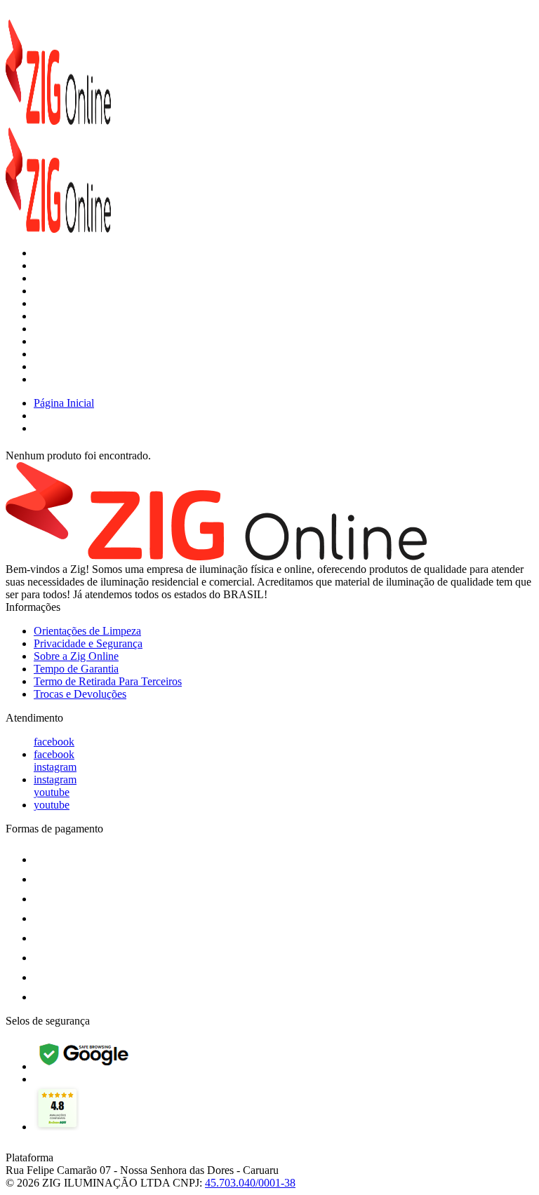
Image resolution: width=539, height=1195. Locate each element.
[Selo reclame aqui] (56, 1127)
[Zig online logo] (58, 121)
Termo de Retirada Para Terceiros (108, 681)
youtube (51, 792)
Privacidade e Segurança (88, 643)
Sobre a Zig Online (76, 656)
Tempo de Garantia (76, 669)
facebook (54, 742)
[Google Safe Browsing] (85, 1066)
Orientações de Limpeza (87, 631)
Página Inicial (64, 403)
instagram (55, 767)
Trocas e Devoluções (80, 694)
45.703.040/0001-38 (250, 1183)
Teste (45, 379)
